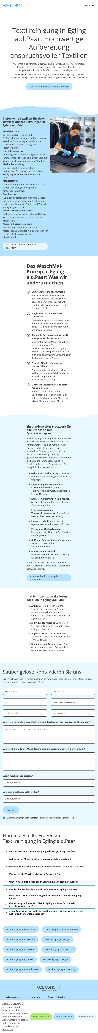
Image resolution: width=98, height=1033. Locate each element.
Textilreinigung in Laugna (55, 959)
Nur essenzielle (64, 1016)
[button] (49, 851)
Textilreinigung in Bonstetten (20, 949)
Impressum (7, 1029)
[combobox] (49, 782)
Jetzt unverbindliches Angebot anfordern (49, 86)
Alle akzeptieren (41, 1016)
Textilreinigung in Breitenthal (20, 939)
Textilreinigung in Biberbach (59, 949)
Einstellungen (86, 1016)
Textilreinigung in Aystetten (19, 959)
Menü (88, 5)
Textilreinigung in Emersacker (21, 929)
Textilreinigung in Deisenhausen (61, 929)
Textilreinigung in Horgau (57, 939)
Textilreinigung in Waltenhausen (22, 969)
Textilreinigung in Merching (62, 969)
